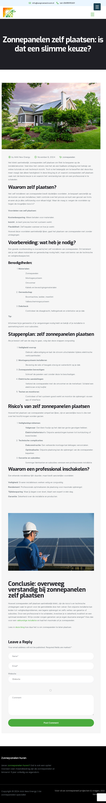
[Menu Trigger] (97, 6)
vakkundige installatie (27, 620)
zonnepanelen (68, 157)
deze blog (20, 627)
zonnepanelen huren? (19, 765)
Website (12, 673)
